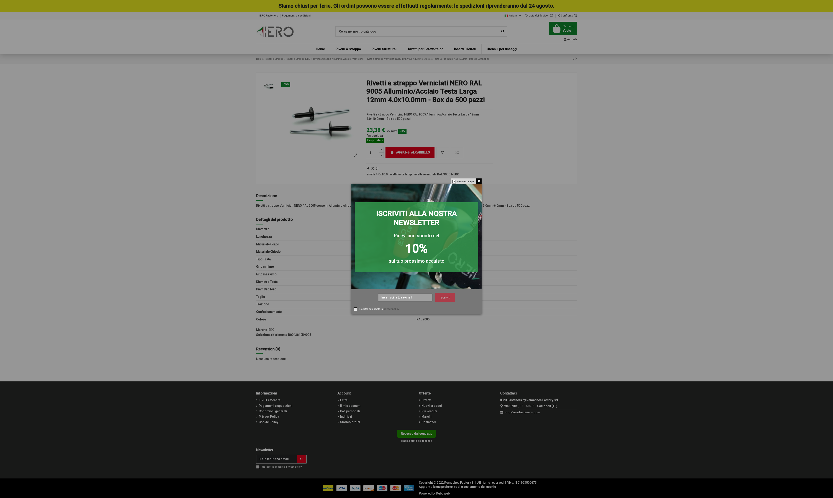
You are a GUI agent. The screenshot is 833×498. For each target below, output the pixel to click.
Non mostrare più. (466, 181)
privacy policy (391, 309)
